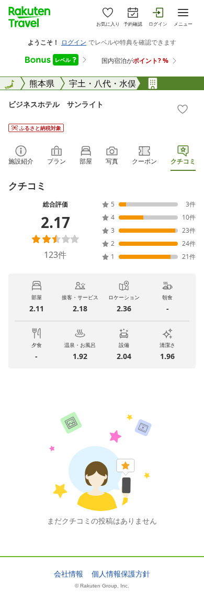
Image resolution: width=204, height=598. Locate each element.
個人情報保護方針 (121, 574)
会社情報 (68, 574)
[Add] (182, 109)
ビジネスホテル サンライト (56, 104)
